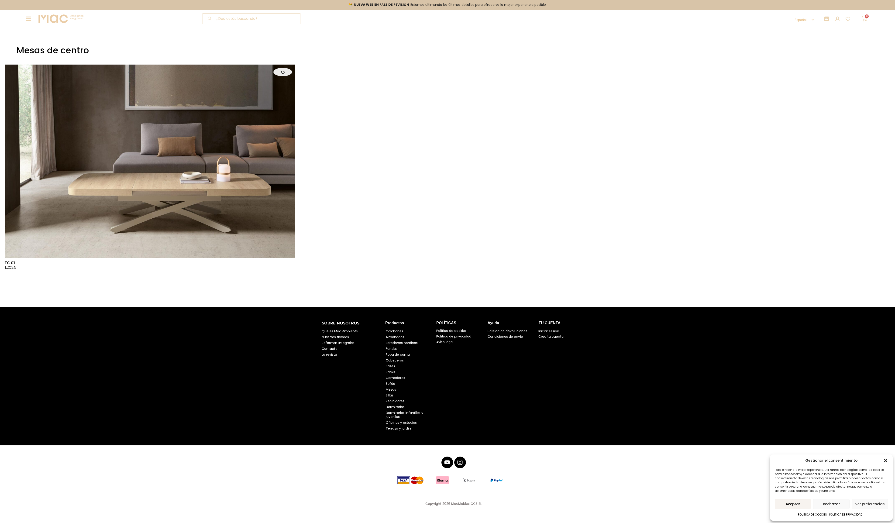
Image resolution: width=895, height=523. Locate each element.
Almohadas (395, 337)
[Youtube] (447, 462)
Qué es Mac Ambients (340, 331)
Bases (390, 366)
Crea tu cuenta (551, 336)
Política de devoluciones (507, 331)
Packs (390, 372)
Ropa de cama (398, 354)
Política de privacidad (453, 336)
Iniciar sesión (548, 331)
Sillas (389, 395)
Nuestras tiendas (335, 337)
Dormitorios (395, 407)
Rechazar (831, 504)
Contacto (329, 348)
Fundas (391, 348)
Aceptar (793, 504)
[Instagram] (460, 462)
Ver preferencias (870, 504)
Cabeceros (395, 360)
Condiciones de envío (505, 336)
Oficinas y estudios (401, 422)
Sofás (390, 383)
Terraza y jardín (398, 428)
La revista (329, 354)
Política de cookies (451, 330)
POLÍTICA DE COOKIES (812, 514)
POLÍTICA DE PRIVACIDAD (845, 514)
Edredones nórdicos (402, 343)
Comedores (395, 377)
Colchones (394, 331)
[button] (885, 460)
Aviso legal (444, 342)
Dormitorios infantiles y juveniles (405, 414)
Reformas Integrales (338, 343)
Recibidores (395, 401)
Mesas (391, 389)
